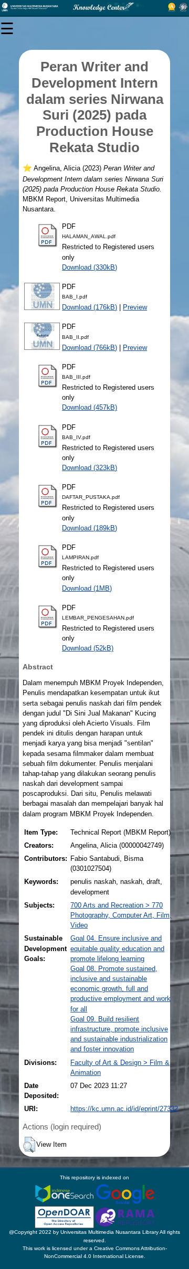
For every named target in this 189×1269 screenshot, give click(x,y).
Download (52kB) (87, 648)
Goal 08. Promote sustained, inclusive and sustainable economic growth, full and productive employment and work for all (120, 989)
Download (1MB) (87, 588)
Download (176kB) (89, 307)
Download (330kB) (89, 267)
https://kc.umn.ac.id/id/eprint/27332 (124, 1109)
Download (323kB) (89, 468)
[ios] (65, 1193)
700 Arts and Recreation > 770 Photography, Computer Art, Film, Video (121, 915)
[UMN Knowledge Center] (94, 7)
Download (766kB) (89, 347)
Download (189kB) (89, 528)
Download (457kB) (89, 407)
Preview (135, 307)
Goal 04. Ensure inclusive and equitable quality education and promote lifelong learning (117, 948)
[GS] (125, 1193)
